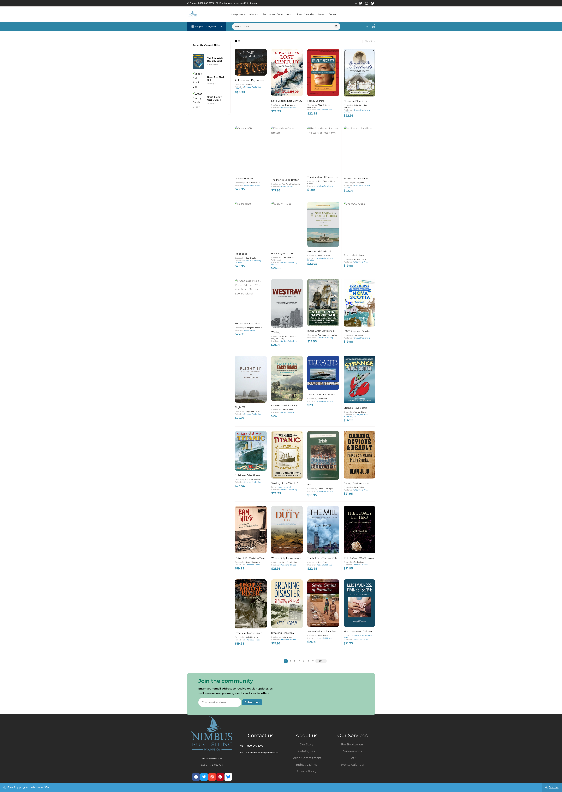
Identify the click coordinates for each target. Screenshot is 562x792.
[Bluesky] (228, 777)
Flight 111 (240, 407)
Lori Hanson (355, 635)
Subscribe (252, 702)
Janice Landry (360, 562)
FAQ (352, 758)
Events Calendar (352, 764)
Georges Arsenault (253, 328)
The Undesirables (354, 255)
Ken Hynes (359, 183)
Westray (276, 332)
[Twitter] (204, 777)
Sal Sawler (358, 335)
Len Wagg (249, 84)
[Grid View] (236, 41)
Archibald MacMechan (327, 335)
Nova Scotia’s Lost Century (286, 100)
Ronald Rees (287, 410)
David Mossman (252, 183)
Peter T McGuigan (326, 489)
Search (336, 26)
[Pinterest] (220, 777)
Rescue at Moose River (248, 633)
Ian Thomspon (288, 105)
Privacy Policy (306, 771)
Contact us (260, 735)
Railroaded (241, 253)
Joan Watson (323, 181)
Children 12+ (212, 64)
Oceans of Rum (244, 178)
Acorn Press (249, 330)
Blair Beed (322, 399)
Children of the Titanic (248, 475)
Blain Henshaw (252, 637)
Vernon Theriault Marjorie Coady (283, 337)
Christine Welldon (253, 479)
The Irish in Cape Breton (285, 179)
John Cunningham (290, 562)
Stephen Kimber (252, 411)
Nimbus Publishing (325, 186)
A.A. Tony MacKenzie (291, 184)
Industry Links (306, 764)
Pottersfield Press (288, 107)
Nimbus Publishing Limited (248, 88)
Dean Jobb (359, 487)
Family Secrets (315, 100)
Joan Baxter (323, 562)
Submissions (352, 751)
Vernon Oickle (360, 412)
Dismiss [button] (553, 787)
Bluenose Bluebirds (355, 101)
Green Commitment (306, 758)
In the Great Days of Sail (321, 330)
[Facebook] (196, 777)
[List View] (239, 41)
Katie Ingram (360, 259)
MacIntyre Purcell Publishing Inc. (356, 415)
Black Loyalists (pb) (282, 253)
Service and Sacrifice (356, 178)
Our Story (306, 744)
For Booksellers (352, 744)
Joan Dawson (324, 255)
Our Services (352, 735)
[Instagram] (212, 777)
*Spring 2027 (212, 83)
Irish (309, 484)
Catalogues (306, 751)
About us (306, 735)
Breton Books (286, 187)
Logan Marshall (284, 487)
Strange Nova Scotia (355, 407)
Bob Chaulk (250, 258)
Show (367, 41)
